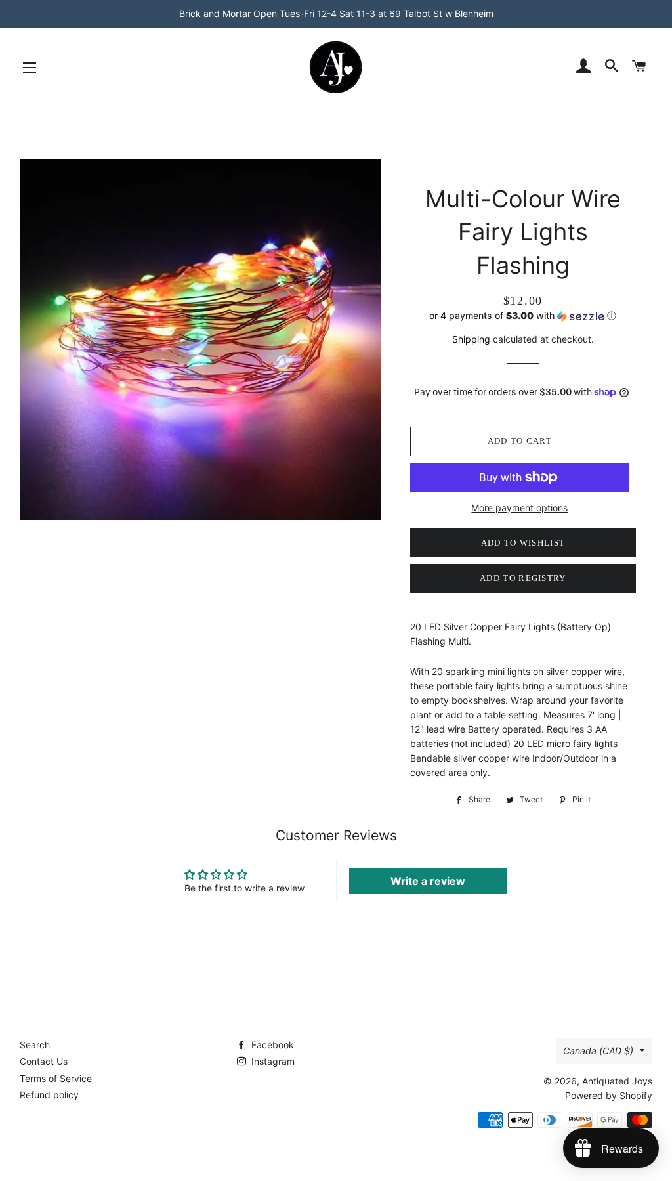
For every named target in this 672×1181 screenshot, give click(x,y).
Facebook (271, 1044)
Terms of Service (56, 1078)
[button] (523, 316)
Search (35, 1044)
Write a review (427, 881)
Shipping (471, 339)
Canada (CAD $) (598, 1050)
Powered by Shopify (608, 1095)
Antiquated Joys (617, 1080)
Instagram (272, 1061)
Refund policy (49, 1094)
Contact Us (44, 1061)
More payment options (519, 507)
